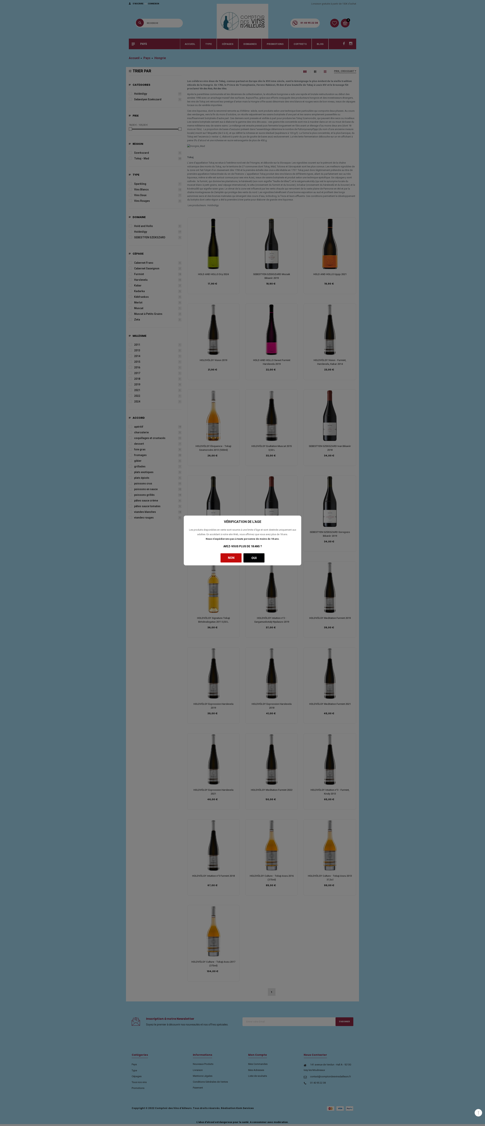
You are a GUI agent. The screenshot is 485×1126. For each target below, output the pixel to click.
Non (231, 558)
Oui (254, 558)
